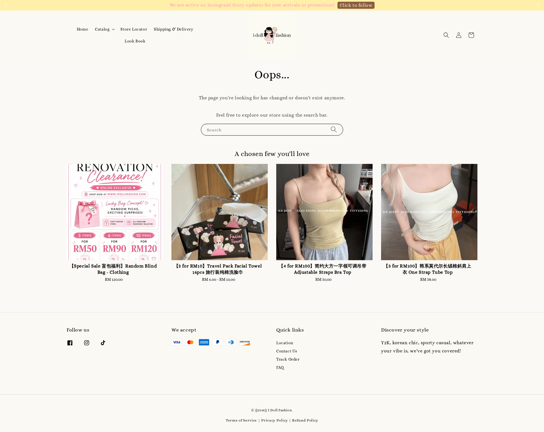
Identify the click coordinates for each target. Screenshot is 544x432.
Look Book (135, 41)
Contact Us (286, 351)
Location (284, 343)
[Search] (334, 129)
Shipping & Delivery (173, 29)
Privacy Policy (274, 420)
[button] (446, 35)
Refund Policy (305, 420)
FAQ (280, 367)
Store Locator (133, 29)
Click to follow (356, 5)
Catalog (102, 29)
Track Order (288, 359)
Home (82, 29)
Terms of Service (241, 420)
